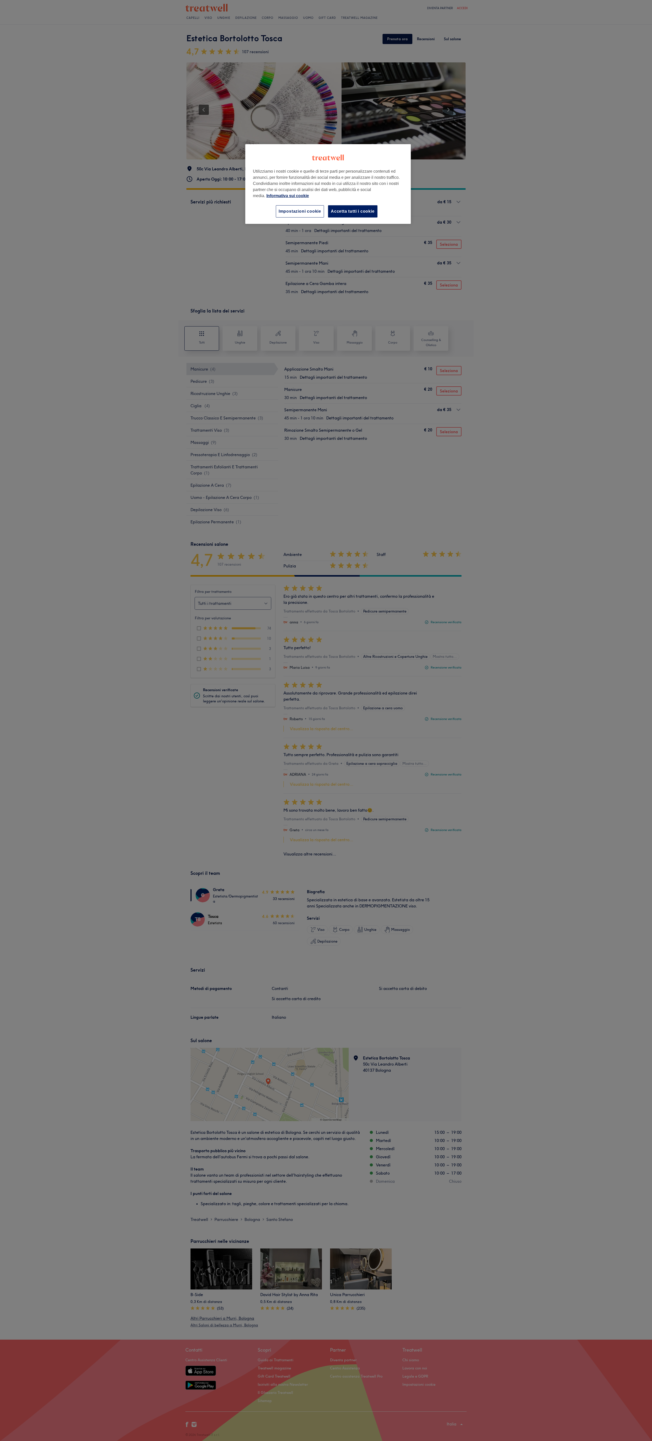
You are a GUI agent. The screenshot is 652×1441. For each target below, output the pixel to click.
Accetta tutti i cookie (353, 211)
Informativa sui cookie (287, 196)
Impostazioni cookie (300, 211)
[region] (328, 184)
